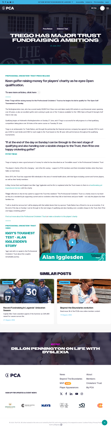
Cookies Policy (87, 422)
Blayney (57, 425)
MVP (65, 383)
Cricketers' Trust (62, 29)
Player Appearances (69, 387)
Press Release (47, 29)
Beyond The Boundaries (71, 379)
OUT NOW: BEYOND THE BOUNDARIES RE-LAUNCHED (54, 2)
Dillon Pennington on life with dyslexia (55, 348)
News (62, 374)
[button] (107, 8)
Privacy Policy (97, 422)
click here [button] (31, 92)
